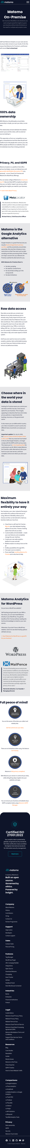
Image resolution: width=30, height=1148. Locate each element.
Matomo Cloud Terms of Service (15, 1024)
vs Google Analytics (11, 1083)
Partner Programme (11, 922)
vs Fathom (9, 1106)
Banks (7, 994)
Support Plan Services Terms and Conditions (14, 1038)
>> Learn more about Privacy (8, 191)
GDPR (7, 1128)
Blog (7, 1048)
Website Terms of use (12, 1022)
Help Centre (9, 930)
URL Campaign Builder (12, 963)
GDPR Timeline (10, 1068)
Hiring (7, 916)
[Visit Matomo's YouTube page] (20, 1141)
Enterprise (9, 997)
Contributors (9, 913)
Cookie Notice (10, 1013)
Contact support (10, 936)
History (8, 910)
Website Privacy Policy (12, 1019)
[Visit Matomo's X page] (10, 1141)
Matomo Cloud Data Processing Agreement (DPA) (15, 1028)
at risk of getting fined (18, 445)
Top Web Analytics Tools (12, 1117)
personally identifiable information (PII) (11, 171)
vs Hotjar (8, 1109)
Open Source (9, 969)
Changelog (9, 974)
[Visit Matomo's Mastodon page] (23, 1141)
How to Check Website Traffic (14, 1071)
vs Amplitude (9, 1089)
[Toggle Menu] (27, 2)
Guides (7, 1056)
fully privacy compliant (18, 771)
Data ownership (10, 1125)
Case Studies (9, 1051)
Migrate (7, 526)
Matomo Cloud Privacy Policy (14, 1016)
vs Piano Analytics (11, 1086)
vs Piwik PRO (9, 1097)
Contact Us (9, 919)
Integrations (9, 966)
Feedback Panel (10, 983)
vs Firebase (9, 1100)
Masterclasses (10, 1059)
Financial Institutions (12, 1000)
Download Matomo (11, 972)
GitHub (8, 980)
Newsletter (9, 1053)
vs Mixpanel (9, 1114)
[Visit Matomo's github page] (17, 1141)
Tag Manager (9, 957)
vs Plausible (9, 1103)
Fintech (8, 1003)
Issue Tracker (9, 977)
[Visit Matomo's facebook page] (7, 1141)
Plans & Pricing (10, 947)
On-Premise (14, 751)
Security (8, 1131)
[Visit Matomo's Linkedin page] (13, 1141)
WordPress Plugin (11, 960)
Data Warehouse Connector (14, 986)
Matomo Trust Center (12, 1134)
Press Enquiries (10, 1065)
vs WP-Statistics (10, 1111)
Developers (9, 933)
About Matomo (10, 907)
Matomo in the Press (11, 1062)
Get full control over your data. (15, 728)
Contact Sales (10, 944)
